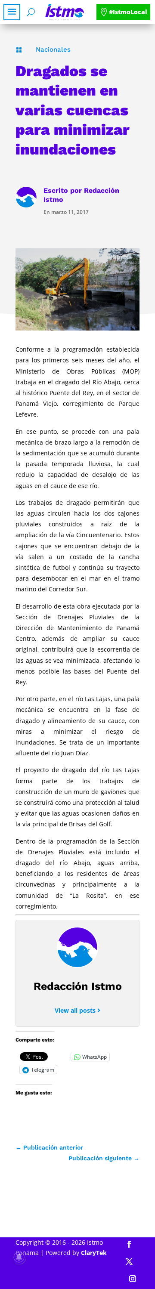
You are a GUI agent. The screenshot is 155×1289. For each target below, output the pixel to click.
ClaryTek (94, 1253)
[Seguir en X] (129, 1261)
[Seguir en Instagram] (133, 1279)
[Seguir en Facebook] (129, 1244)
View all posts (76, 1010)
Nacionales (53, 49)
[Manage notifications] (19, 1257)
